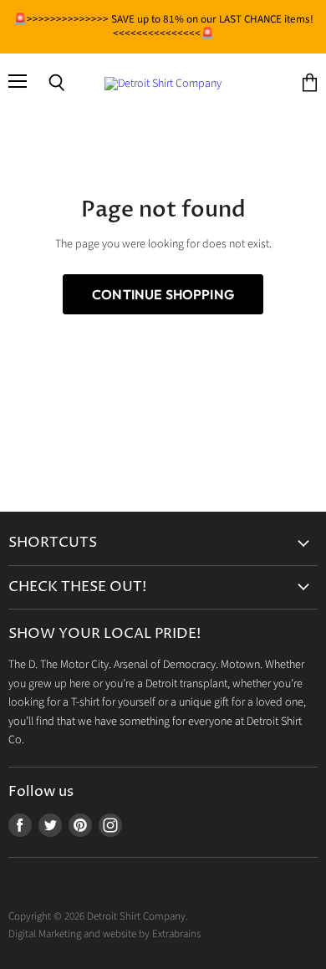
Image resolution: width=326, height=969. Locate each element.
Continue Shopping (163, 294)
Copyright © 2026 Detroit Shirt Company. (98, 916)
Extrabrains (176, 933)
